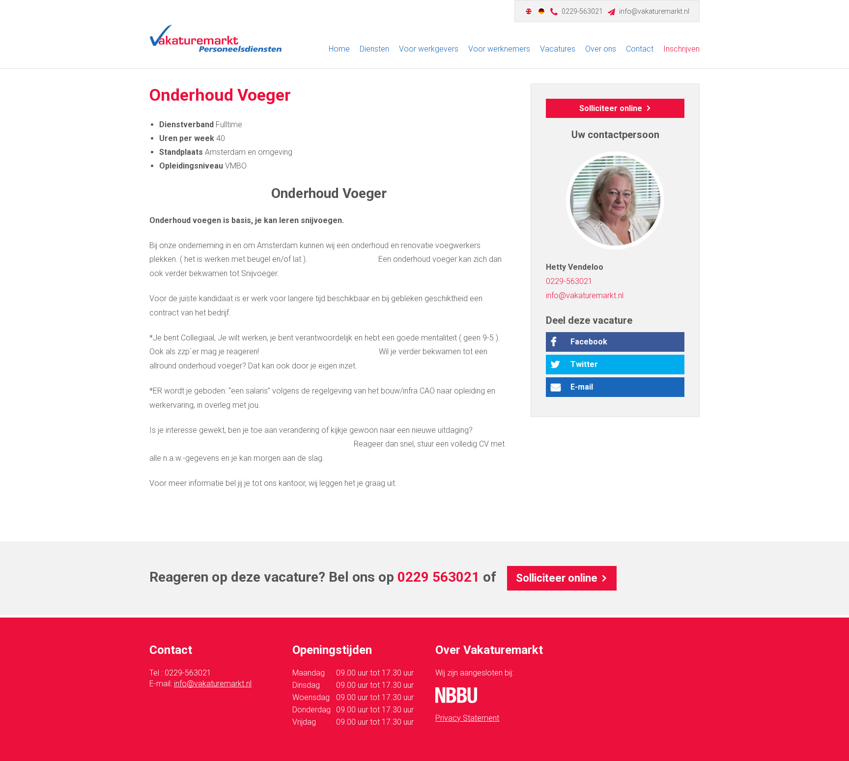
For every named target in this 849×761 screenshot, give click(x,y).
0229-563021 (582, 11)
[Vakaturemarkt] (215, 38)
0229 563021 (438, 577)
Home (339, 49)
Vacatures (557, 49)
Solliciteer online (610, 108)
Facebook (588, 341)
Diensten (374, 49)
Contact (639, 49)
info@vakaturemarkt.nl (654, 11)
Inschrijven (681, 49)
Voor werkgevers (428, 49)
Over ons (600, 49)
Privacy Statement (467, 718)
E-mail (581, 387)
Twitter (584, 364)
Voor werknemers (499, 49)
